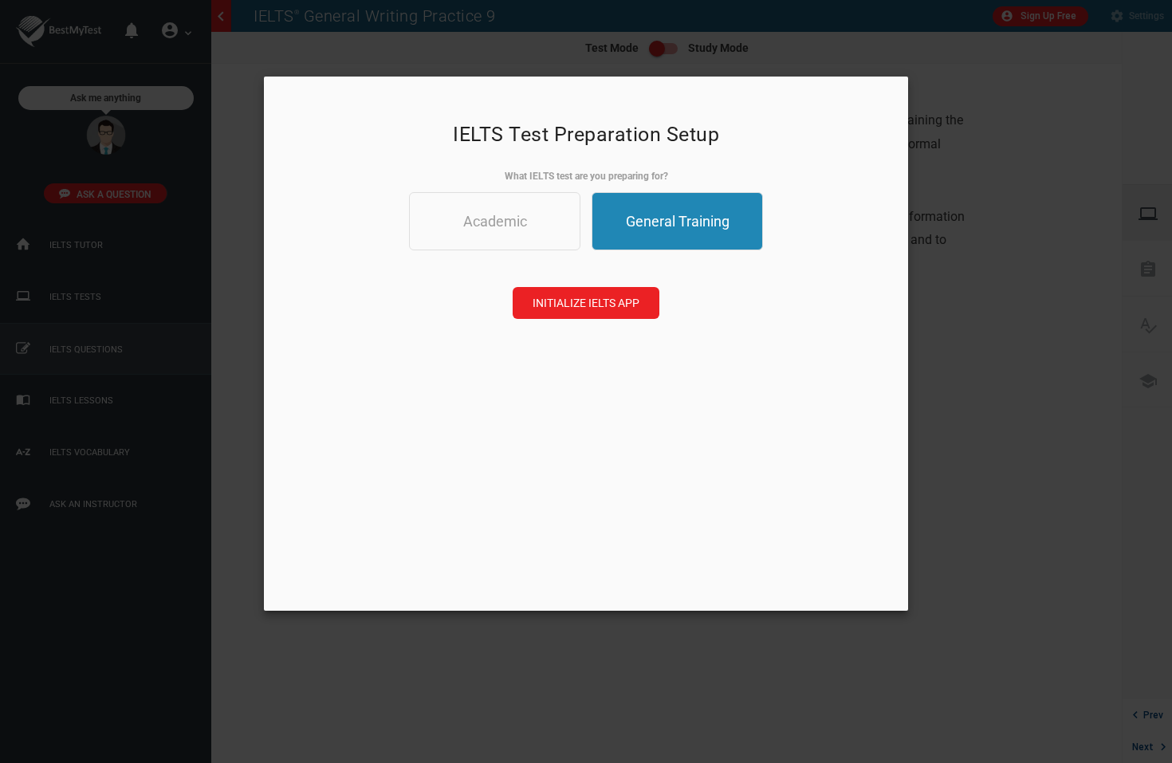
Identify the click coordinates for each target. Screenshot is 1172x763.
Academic (495, 221)
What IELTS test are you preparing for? (586, 176)
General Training (678, 221)
